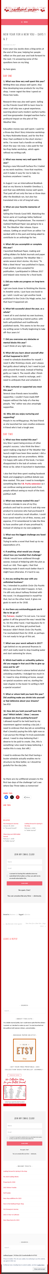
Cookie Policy (40, 1265)
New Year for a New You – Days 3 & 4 (36, 925)
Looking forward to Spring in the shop (15, 1171)
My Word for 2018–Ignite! (13, 924)
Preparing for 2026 (9, 1182)
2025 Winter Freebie (9, 1188)
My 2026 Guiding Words (10, 1177)
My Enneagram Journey (10, 824)
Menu (26, 22)
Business (12, 914)
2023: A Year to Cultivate (11, 1215)
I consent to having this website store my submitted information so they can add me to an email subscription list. (24, 876)
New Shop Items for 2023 (11, 1220)
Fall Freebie (7, 1193)
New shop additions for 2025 (12, 1198)
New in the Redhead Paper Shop (13, 1204)
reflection (27, 914)
